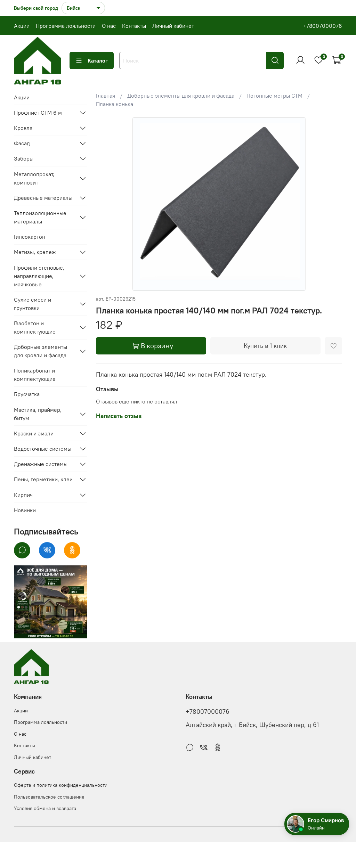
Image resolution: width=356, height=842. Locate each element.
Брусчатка (27, 394)
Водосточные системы (42, 448)
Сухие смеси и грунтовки (32, 303)
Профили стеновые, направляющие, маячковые (39, 276)
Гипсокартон (29, 236)
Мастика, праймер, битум (38, 414)
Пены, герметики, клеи (43, 479)
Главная (105, 95)
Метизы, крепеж (35, 251)
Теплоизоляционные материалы (40, 217)
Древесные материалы (43, 197)
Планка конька (114, 103)
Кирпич (23, 494)
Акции (22, 25)
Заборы (23, 158)
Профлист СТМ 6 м (38, 112)
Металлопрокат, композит (34, 178)
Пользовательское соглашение (49, 797)
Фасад (22, 143)
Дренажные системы (40, 463)
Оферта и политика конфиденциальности (60, 785)
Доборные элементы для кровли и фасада (180, 95)
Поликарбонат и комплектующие (35, 374)
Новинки (25, 510)
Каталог (98, 60)
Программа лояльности (66, 25)
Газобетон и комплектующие (35, 327)
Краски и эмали (34, 433)
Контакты (134, 25)
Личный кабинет (173, 25)
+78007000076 (322, 25)
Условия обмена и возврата (45, 808)
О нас (109, 25)
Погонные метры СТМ (274, 95)
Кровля (23, 127)
